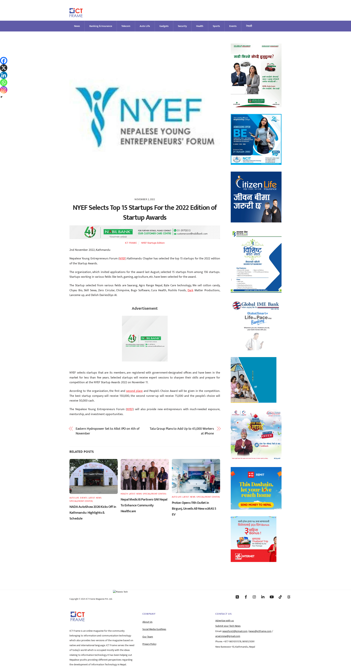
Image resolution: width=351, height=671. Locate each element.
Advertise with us (224, 620)
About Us (147, 622)
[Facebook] (3, 60)
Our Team (147, 637)
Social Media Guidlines (154, 629)
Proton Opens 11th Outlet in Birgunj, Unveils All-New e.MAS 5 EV (194, 508)
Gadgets (164, 26)
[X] (3, 68)
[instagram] (254, 597)
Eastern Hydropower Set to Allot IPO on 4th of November (107, 431)
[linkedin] (263, 597)
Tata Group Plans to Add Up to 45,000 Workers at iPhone (182, 431)
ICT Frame (131, 243)
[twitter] (237, 597)
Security (182, 26)
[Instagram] (3, 89)
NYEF (122, 258)
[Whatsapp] (3, 82)
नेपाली (249, 26)
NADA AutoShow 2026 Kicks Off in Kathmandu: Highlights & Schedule (92, 512)
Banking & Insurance (100, 26)
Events (233, 26)
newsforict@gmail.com (235, 631)
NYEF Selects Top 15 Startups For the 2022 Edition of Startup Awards (145, 212)
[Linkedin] (3, 75)
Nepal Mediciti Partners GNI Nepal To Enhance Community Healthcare (144, 505)
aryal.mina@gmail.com (227, 636)
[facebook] (246, 597)
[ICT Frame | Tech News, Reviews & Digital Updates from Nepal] (76, 16)
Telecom (125, 26)
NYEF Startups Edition (153, 243)
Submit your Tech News (228, 626)
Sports (216, 26)
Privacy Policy (149, 644)
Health (199, 26)
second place (134, 391)
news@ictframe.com (260, 631)
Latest (91, 498)
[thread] (288, 597)
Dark (190, 290)
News (77, 26)
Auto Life (145, 26)
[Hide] (1, 96)
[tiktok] (280, 597)
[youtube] (271, 597)
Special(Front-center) (81, 501)
